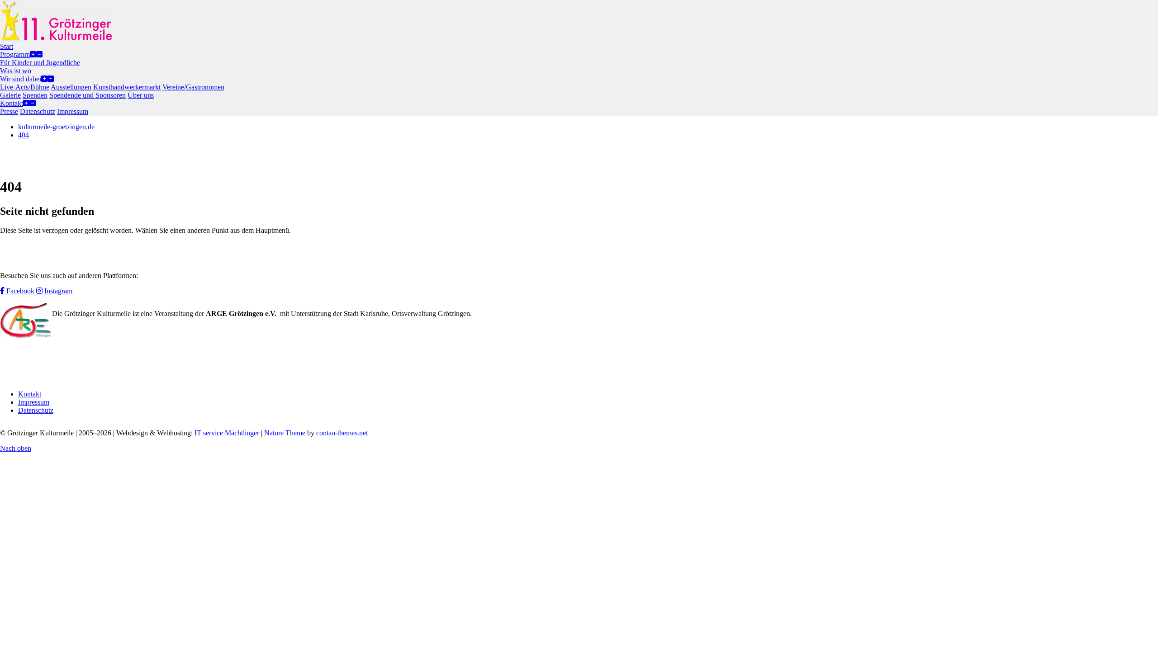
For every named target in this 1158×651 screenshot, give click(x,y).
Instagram (57, 291)
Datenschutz (35, 410)
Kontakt (29, 394)
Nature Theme (284, 433)
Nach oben (15, 448)
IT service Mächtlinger (227, 433)
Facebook (20, 291)
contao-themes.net (342, 433)
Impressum (33, 402)
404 (23, 135)
